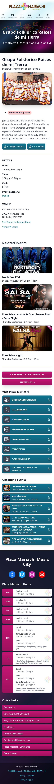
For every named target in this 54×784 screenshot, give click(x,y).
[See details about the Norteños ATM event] (27, 260)
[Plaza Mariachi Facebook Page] (12, 574)
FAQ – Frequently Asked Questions (22, 720)
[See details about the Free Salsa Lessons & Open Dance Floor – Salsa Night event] (27, 297)
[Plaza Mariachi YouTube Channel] (42, 574)
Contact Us (9, 707)
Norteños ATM (11, 277)
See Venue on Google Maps (16, 221)
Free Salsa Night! (12, 355)
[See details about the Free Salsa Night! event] (27, 338)
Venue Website (10, 226)
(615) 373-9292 (27, 775)
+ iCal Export (38, 146)
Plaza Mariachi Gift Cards (17, 746)
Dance (5, 195)
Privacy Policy (27, 780)
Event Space (10, 753)
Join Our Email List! (13, 733)
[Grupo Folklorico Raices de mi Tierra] (27, 88)
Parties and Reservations (17, 740)
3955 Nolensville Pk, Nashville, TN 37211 (27, 771)
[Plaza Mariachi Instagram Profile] (32, 574)
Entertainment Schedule (16, 713)
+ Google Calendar (15, 146)
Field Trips (9, 727)
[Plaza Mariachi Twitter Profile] (22, 574)
